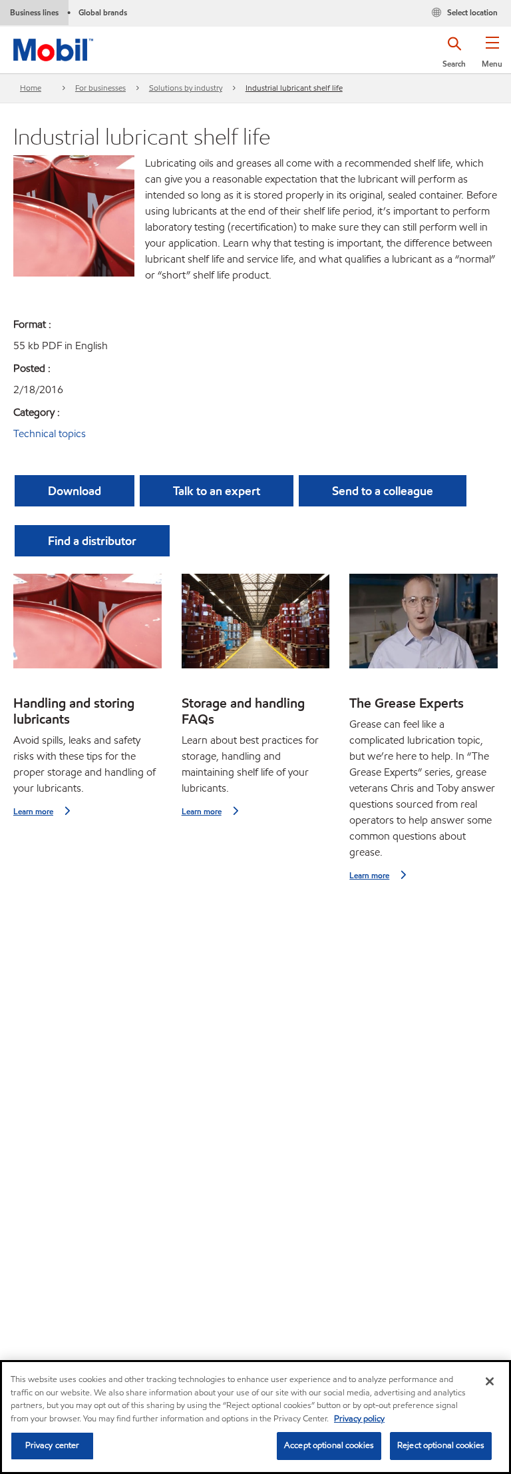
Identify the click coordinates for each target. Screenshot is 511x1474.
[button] (492, 57)
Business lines (34, 12)
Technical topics (49, 433)
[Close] (489, 1381)
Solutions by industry (185, 87)
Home (30, 87)
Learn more (33, 811)
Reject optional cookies (440, 1445)
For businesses (100, 87)
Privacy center (52, 1445)
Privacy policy (359, 1419)
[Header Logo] (53, 47)
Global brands (103, 12)
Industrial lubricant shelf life (294, 87)
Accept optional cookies (329, 1445)
